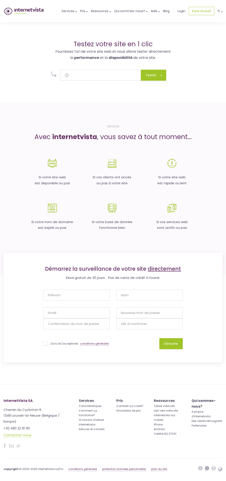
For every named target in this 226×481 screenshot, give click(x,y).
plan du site (159, 469)
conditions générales (94, 343)
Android (159, 429)
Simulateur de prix (128, 410)
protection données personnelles (124, 469)
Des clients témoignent (207, 421)
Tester (150, 75)
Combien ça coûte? (129, 406)
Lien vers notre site (166, 410)
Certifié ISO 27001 (165, 434)
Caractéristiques (90, 406)
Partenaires (199, 425)
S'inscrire (171, 343)
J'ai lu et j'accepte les (79, 343)
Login (181, 11)
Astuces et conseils (92, 429)
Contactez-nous (17, 435)
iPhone (158, 424)
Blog (166, 11)
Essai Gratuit (201, 11)
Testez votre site (164, 406)
